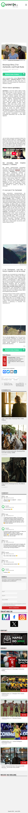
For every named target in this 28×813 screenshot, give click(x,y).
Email (3, 595)
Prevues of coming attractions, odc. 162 (8, 383)
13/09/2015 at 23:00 (9, 562)
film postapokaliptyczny (10, 379)
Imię (3, 591)
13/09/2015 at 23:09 (9, 570)
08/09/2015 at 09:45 (9, 497)
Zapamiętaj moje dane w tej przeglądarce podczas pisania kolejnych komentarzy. (14, 604)
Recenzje (16, 69)
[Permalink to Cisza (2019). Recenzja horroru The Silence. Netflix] (14, 469)
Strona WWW (5, 599)
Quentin (10, 69)
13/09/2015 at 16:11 (9, 515)
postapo (16, 379)
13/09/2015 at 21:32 (9, 529)
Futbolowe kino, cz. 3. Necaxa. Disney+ (11, 718)
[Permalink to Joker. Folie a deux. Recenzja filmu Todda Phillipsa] (14, 404)
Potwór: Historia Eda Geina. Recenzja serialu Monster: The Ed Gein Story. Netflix (13, 766)
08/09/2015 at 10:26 (9, 507)
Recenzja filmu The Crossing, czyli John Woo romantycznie (20, 384)
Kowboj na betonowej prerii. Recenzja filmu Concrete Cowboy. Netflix (13, 451)
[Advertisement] (14, 25)
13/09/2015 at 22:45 (9, 542)
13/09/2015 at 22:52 (9, 553)
